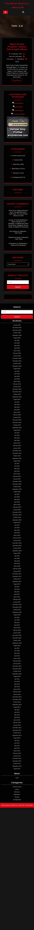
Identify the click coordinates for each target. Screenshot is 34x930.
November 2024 (17, 361)
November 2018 (17, 545)
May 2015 (17, 653)
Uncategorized (16, 177)
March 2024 (17, 381)
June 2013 (17, 712)
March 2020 (17, 504)
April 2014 (17, 686)
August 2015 (17, 645)
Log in (17, 777)
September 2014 (17, 674)
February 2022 (17, 445)
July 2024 (17, 371)
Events (16, 160)
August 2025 (17, 338)
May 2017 (17, 591)
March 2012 (17, 750)
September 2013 (17, 704)
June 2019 (17, 527)
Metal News (20, 59)
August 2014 (17, 676)
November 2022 (17, 422)
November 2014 (17, 668)
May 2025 (17, 345)
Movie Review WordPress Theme (11, 805)
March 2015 (17, 658)
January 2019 (17, 540)
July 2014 (17, 679)
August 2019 (17, 522)
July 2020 (17, 494)
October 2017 (17, 579)
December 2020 (17, 481)
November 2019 (17, 515)
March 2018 (17, 566)
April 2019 (17, 532)
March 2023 (17, 412)
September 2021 (17, 458)
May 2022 (17, 438)
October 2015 (17, 640)
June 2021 (17, 466)
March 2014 (17, 689)
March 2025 (17, 350)
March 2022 (17, 443)
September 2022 (17, 427)
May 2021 (17, 468)
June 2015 (17, 650)
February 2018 (17, 568)
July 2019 (17, 525)
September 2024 (17, 366)
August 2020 (17, 491)
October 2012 (17, 732)
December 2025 (17, 327)
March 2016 (17, 627)
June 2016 (17, 620)
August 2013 (17, 707)
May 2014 (17, 684)
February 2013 (17, 722)
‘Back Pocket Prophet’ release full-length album (17, 47)
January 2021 (17, 479)
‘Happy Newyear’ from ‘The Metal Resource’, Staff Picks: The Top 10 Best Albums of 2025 (18, 213)
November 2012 (17, 730)
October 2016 (17, 609)
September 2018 (17, 550)
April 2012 (17, 748)
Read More (17, 80)
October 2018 (17, 548)
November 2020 (17, 484)
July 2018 (17, 556)
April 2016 (17, 625)
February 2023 (17, 414)
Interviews (16, 164)
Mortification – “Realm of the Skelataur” (19, 244)
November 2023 (17, 391)
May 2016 (17, 622)
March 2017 (17, 597)
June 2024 (17, 373)
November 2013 (17, 699)
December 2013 (17, 697)
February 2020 (17, 507)
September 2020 (17, 489)
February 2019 (17, 538)
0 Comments (10, 59)
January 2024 (17, 386)
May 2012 (17, 745)
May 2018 (17, 561)
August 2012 (17, 738)
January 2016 (17, 632)
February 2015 (17, 661)
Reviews (16, 173)
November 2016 (17, 607)
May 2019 (17, 530)
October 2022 (17, 425)
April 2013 (17, 717)
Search (18, 287)
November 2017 (17, 576)
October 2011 (17, 763)
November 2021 (17, 453)
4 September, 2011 (16, 54)
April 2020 (17, 502)
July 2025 (17, 340)
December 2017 (17, 573)
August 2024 (17, 368)
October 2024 (17, 363)
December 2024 (17, 358)
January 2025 (17, 356)
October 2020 (17, 486)
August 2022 (17, 430)
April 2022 (17, 440)
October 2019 (17, 517)
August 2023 (17, 399)
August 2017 (17, 584)
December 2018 (17, 543)
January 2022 (17, 448)
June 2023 (17, 404)
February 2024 (17, 384)
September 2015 (17, 643)
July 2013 (17, 709)
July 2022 (17, 432)
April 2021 (17, 471)
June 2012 (17, 743)
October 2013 (17, 702)
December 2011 (17, 758)
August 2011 (17, 768)
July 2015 (17, 648)
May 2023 (17, 407)
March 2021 (17, 473)
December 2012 (17, 727)
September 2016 (17, 612)
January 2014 (17, 694)
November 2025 (17, 330)
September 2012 (17, 735)
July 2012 (17, 740)
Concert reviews (17, 155)
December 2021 (17, 450)
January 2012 (17, 756)
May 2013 (17, 715)
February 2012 (17, 753)
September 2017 (17, 581)
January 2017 (17, 602)
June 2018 (17, 558)
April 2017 (17, 594)
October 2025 (17, 332)
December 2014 (17, 666)
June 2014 (17, 681)
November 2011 (17, 761)
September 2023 (17, 397)
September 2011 (17, 766)
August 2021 (17, 461)
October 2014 (17, 671)
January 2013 (17, 725)
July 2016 (17, 617)
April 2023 (17, 409)
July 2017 (17, 586)
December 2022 (17, 420)
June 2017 (17, 589)
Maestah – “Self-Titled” (20, 232)
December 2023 (17, 389)
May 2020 (17, 499)
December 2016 (17, 604)
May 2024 (17, 376)
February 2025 (17, 353)
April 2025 (17, 348)
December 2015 (17, 635)
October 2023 (17, 394)
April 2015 (17, 656)
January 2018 (17, 571)
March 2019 (17, 535)
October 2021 (17, 455)
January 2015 (17, 663)
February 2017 (17, 599)
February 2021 (17, 476)
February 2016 (17, 630)
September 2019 (17, 520)
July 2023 (17, 402)
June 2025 (17, 343)
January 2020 (17, 509)
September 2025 (17, 335)
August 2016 (17, 614)
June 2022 (17, 435)
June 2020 (17, 497)
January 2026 (17, 325)
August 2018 (17, 553)
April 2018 (17, 563)
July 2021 (17, 463)
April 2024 (17, 379)
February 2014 (17, 691)
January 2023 (17, 417)
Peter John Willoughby (15, 56)
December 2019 (17, 512)
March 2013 (17, 720)
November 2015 (17, 638)
